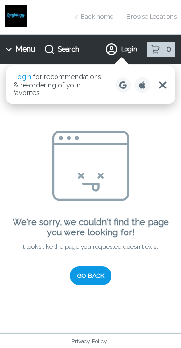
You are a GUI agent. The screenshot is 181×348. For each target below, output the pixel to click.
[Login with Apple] (142, 85)
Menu (25, 49)
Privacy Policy (89, 341)
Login (129, 49)
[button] (90, 84)
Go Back (90, 275)
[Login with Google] (123, 85)
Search (68, 49)
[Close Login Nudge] (162, 85)
